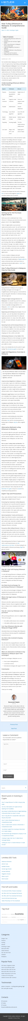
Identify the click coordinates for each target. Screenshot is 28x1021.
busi (8, 919)
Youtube (4, 1005)
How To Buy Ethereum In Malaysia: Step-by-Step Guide (12, 45)
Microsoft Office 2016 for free (8, 971)
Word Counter (5, 878)
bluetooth (9, 914)
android (5, 919)
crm (20, 917)
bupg (3, 919)
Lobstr (20, 263)
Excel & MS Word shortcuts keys (9, 898)
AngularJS (9, 917)
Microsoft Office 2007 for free (8, 969)
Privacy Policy (16, 1018)
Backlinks (14, 917)
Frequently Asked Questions (10, 54)
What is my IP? (5, 876)
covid (3, 921)
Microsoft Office (5, 948)
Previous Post (14, 724)
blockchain (5, 917)
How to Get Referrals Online (8, 967)
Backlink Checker (6, 866)
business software (12, 919)
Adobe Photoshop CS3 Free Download (11, 900)
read (8, 420)
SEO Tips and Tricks (6, 952)
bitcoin (13, 914)
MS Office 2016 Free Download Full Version (12, 893)
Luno (8, 307)
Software (3, 954)
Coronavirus (23, 917)
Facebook (5, 1001)
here (3, 193)
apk (16, 919)
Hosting (3, 942)
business (19, 913)
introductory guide (12, 349)
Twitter (4, 1003)
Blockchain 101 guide (6, 488)
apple (25, 919)
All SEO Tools (5, 864)
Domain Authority (6, 871)
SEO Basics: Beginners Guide (8, 965)
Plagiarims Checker (6, 874)
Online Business (5, 950)
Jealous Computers (5, 986)
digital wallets (22, 259)
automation (4, 914)
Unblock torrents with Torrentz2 (8, 977)
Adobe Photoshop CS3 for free (8, 973)
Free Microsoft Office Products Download (11, 891)
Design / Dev (4, 938)
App (18, 919)
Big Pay (15, 422)
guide (18, 193)
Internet (3, 944)
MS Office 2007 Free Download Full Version (12, 895)
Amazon (5, 921)
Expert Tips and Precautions (10, 53)
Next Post (14, 728)
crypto (22, 919)
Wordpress (3, 956)
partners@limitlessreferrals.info (10, 1007)
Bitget (21, 547)
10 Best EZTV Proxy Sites (7, 975)
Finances (3, 940)
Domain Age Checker (7, 869)
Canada (17, 917)
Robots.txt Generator (7, 861)
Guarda (19, 488)
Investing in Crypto (14, 30)
